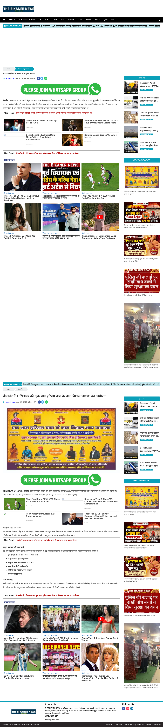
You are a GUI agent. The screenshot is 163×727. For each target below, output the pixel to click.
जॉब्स (80, 20)
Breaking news (27, 20)
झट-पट (142, 78)
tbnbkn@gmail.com (52, 720)
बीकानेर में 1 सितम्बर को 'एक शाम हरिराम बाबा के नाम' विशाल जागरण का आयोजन (47, 153)
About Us (50, 704)
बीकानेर (20, 389)
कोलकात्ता (71, 20)
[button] (4, 19)
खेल (112, 20)
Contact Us (51, 716)
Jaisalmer (58, 20)
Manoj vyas (10, 402)
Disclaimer (158, 724)
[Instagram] (127, 708)
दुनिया (106, 20)
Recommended (141, 160)
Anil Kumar (10, 78)
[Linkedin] (131, 708)
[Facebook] (123, 708)
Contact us (118, 724)
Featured (44, 20)
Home (12, 20)
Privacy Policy (129, 724)
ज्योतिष (88, 20)
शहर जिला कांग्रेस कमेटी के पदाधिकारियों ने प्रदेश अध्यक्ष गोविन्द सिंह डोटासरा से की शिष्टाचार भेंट (54, 113)
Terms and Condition (144, 724)
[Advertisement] (81, 47)
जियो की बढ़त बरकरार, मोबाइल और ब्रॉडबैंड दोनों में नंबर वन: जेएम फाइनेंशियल (46, 540)
